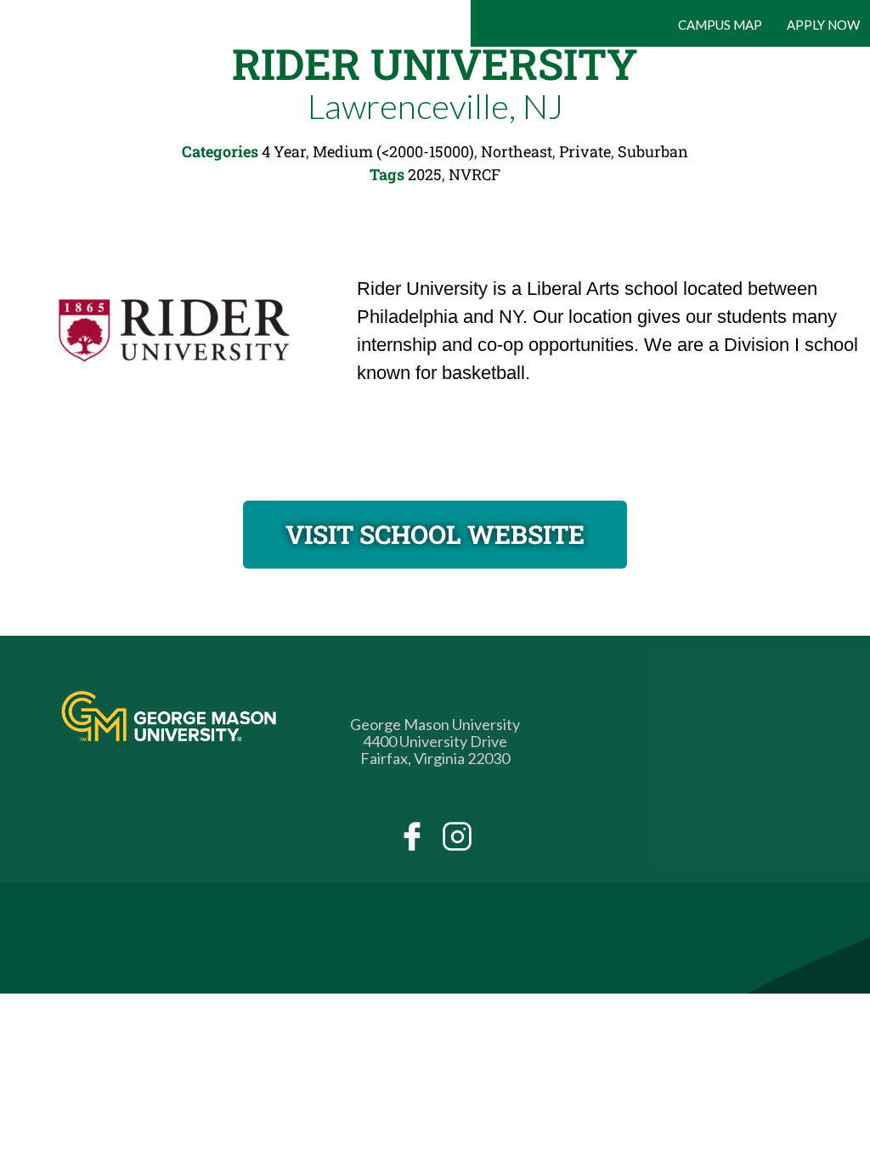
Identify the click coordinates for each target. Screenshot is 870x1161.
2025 (425, 174)
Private (585, 151)
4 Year (284, 151)
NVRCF (474, 174)
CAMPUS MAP (720, 24)
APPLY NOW (823, 24)
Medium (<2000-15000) (393, 151)
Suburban (653, 151)
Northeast (516, 151)
